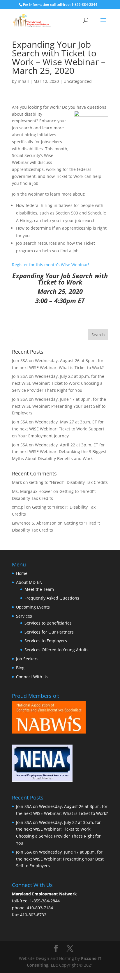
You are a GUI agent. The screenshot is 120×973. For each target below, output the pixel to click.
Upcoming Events (33, 607)
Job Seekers (27, 658)
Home (21, 573)
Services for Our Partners (49, 632)
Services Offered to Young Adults (56, 649)
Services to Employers (45, 640)
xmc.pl (18, 507)
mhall (23, 81)
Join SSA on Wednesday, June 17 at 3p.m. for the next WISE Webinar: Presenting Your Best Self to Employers (59, 406)
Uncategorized (77, 81)
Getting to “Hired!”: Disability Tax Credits (68, 482)
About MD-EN (29, 582)
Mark (17, 482)
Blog (20, 667)
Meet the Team (39, 589)
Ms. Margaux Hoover (32, 491)
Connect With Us (32, 676)
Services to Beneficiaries (48, 623)
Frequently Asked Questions (51, 598)
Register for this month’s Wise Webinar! (50, 264)
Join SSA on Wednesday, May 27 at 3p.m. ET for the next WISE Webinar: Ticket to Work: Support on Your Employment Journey (58, 429)
